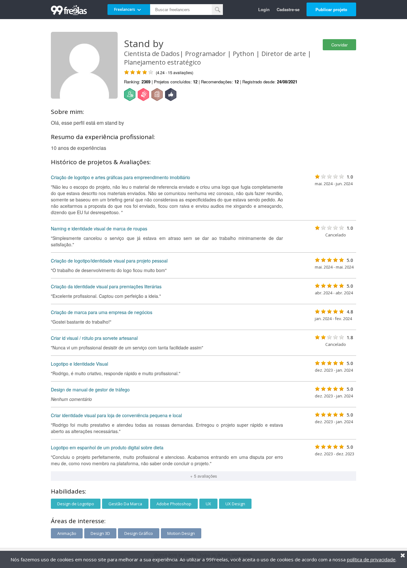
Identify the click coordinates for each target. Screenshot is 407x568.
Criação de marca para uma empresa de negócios (101, 312)
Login (264, 9)
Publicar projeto (331, 9)
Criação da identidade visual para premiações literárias (106, 286)
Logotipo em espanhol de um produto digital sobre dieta (107, 447)
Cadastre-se (288, 9)
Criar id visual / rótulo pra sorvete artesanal (94, 338)
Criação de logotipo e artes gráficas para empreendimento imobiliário (120, 177)
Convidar (339, 45)
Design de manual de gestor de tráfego (90, 389)
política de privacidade (371, 559)
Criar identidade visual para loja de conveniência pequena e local (116, 415)
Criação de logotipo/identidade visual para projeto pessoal (109, 260)
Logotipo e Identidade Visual (79, 364)
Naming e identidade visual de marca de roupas (99, 228)
